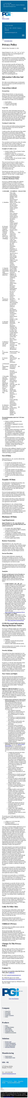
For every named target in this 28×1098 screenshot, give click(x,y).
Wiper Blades (8, 1028)
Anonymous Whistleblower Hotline (13, 1082)
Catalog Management (10, 1045)
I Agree (5, 1096)
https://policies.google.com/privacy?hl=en (15, 612)
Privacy (15, 1081)
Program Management (10, 1043)
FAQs (6, 1016)
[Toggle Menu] (25, 8)
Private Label (8, 1041)
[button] (8, 41)
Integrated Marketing (10, 1047)
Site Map (3, 1082)
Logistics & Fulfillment (10, 1044)
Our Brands (8, 1014)
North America (8, 1056)
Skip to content (5, 18)
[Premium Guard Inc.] (12, 15)
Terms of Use (20, 1081)
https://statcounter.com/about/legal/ (16, 620)
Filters (6, 1025)
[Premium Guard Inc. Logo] (12, 996)
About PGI (7, 1011)
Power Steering (8, 1030)
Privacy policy (10, 1096)
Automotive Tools (9, 1031)
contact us (11, 972)
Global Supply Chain (10, 1057)
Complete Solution (9, 1027)
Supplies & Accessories (10, 1032)
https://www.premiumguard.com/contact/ (11, 979)
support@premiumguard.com (14, 975)
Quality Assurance (9, 1015)
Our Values (7, 1012)
